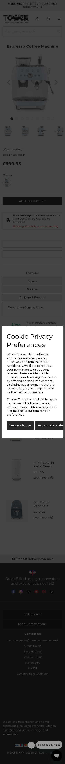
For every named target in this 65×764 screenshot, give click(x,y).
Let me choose (20, 425)
